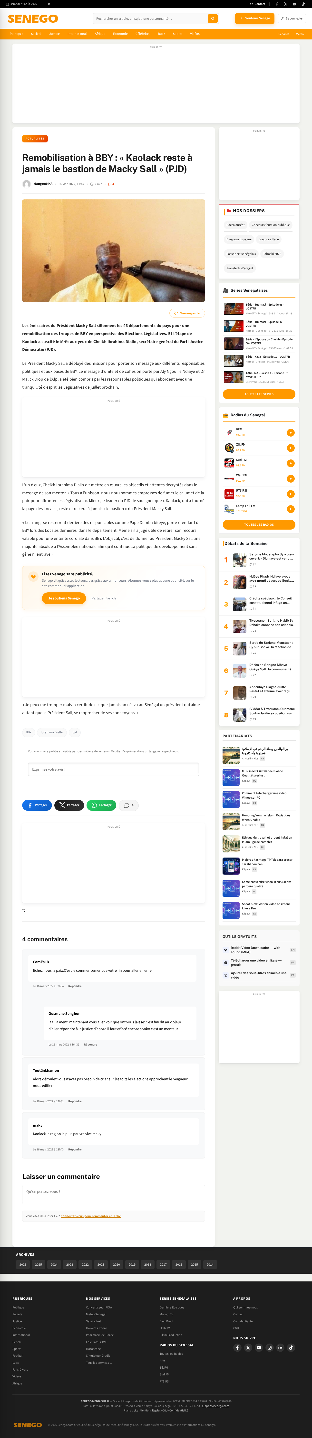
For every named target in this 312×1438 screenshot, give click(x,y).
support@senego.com (215, 1406)
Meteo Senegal (96, 1314)
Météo (300, 34)
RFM (162, 1361)
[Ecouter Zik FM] (291, 448)
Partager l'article (104, 598)
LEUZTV (165, 1328)
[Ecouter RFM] (291, 433)
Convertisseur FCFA (99, 1307)
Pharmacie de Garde (100, 1335)
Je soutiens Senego (64, 598)
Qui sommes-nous (245, 1307)
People (17, 1342)
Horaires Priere (96, 1328)
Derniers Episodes (172, 1307)
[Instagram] (269, 1348)
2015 (194, 1264)
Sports (177, 33)
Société (36, 33)
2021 (101, 1264)
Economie (19, 1328)
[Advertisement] (156, 86)
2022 (85, 1264)
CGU (236, 1328)
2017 (163, 1264)
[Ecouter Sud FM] (291, 463)
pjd (74, 732)
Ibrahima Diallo (52, 732)
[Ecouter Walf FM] (291, 479)
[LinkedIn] (280, 1348)
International (77, 33)
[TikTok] (303, 4)
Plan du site (131, 1411)
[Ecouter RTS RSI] (291, 494)
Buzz (161, 33)
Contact (238, 1314)
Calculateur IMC (96, 1342)
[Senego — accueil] (34, 18)
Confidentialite (243, 1321)
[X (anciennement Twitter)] (286, 4)
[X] (248, 1348)
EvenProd (166, 1321)
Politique (16, 33)
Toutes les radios (259, 525)
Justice (54, 33)
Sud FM (164, 1374)
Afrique (100, 33)
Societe (17, 1314)
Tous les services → (99, 1363)
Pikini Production (171, 1335)
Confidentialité (178, 1411)
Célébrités (143, 33)
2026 (23, 1264)
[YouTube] (294, 4)
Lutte (15, 1363)
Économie (120, 33)
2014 (210, 1264)
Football (17, 1356)
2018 (147, 1264)
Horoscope (93, 1349)
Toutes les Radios (171, 1354)
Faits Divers (20, 1369)
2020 (116, 1264)
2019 (132, 1264)
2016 (179, 1264)
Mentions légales (150, 1411)
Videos (16, 1376)
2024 (54, 1264)
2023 (69, 1264)
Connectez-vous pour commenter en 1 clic (91, 1216)
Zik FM (164, 1367)
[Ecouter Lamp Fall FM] (291, 509)
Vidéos (195, 33)
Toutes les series (259, 394)
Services (283, 34)
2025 (38, 1264)
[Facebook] (277, 4)
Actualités (35, 139)
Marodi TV (166, 1314)
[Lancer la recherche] (213, 18)
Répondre (75, 986)
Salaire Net (93, 1321)
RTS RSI (164, 1381)
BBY (28, 732)
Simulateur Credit (98, 1356)
